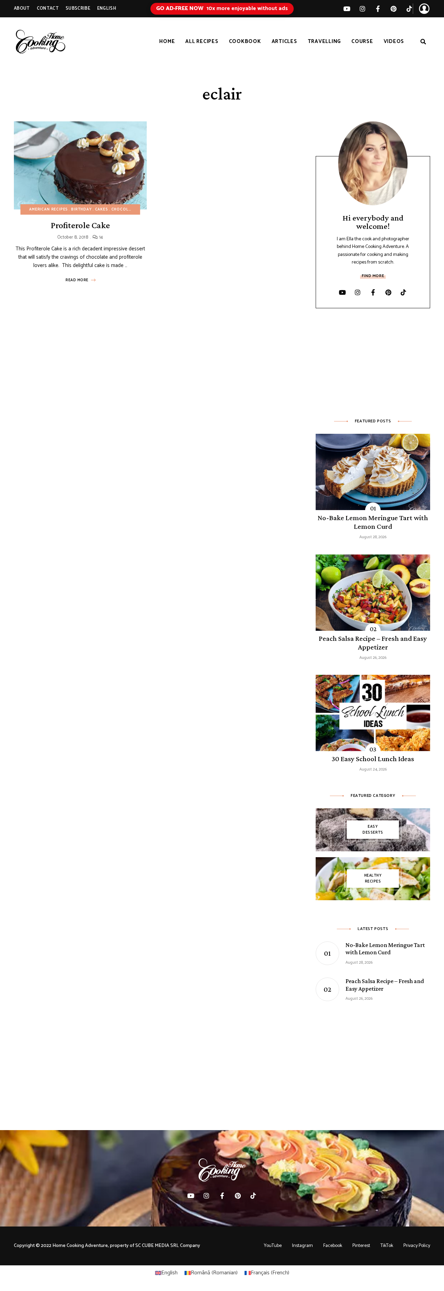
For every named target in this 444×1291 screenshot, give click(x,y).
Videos (394, 41)
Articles (284, 41)
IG (362, 8)
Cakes (101, 209)
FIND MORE (373, 276)
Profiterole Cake (80, 225)
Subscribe (78, 8)
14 (100, 237)
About (22, 8)
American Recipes (48, 209)
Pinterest (393, 8)
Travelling (324, 41)
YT (347, 8)
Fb (378, 8)
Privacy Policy (416, 1246)
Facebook (332, 1246)
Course (362, 41)
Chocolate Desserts (135, 209)
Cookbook (245, 41)
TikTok (409, 8)
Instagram (302, 1246)
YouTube (273, 1246)
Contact (48, 8)
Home (167, 41)
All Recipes (201, 41)
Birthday (81, 209)
